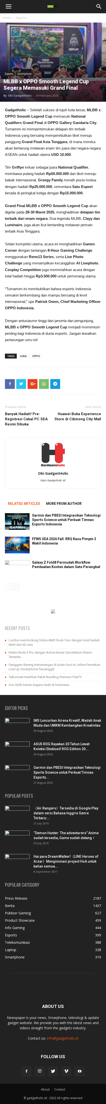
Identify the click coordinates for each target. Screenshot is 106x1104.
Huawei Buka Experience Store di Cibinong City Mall (77, 416)
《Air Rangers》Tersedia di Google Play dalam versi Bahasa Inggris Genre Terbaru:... (66, 813)
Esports (21, 18)
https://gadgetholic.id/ (53, 480)
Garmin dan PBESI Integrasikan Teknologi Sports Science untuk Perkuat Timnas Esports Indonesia (66, 519)
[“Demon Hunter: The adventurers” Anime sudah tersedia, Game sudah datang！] (17, 837)
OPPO (36, 356)
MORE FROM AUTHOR (64, 504)
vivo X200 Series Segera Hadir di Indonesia (39, 685)
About (45, 1089)
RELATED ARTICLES (24, 504)
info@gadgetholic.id (62, 1038)
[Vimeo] (66, 1071)
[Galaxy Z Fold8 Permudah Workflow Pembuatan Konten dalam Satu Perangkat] (17, 568)
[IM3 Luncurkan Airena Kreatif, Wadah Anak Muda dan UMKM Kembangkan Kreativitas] (17, 726)
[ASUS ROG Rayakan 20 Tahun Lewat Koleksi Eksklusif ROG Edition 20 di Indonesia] (17, 750)
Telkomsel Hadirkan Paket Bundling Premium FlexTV (45, 677)
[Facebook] (26, 1071)
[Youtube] (80, 1071)
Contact (59, 1089)
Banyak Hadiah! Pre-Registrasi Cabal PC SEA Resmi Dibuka (26, 419)
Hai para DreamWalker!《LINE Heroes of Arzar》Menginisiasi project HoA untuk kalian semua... (66, 861)
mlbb (23, 356)
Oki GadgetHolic (20, 95)
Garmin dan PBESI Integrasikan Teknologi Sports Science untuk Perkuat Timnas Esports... (67, 772)
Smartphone (24, 73)
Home (6, 18)
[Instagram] (40, 1071)
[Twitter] (53, 1071)
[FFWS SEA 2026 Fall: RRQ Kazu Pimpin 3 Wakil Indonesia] (17, 545)
